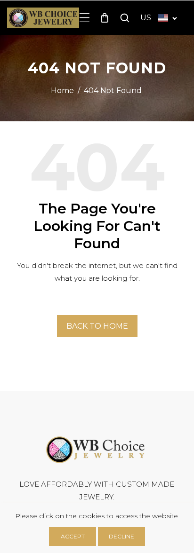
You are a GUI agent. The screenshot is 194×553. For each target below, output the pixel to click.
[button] (84, 17)
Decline (121, 536)
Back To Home (97, 326)
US (145, 17)
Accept (73, 536)
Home (62, 90)
